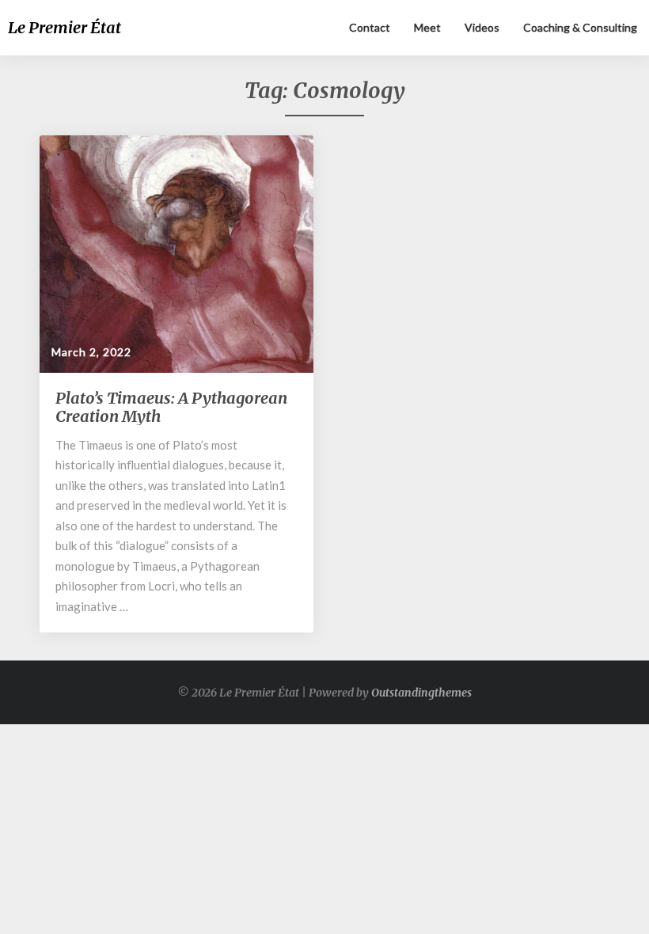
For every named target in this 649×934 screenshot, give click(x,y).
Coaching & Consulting (580, 27)
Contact (369, 27)
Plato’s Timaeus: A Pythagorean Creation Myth (171, 407)
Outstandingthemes (421, 692)
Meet (427, 27)
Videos (482, 27)
